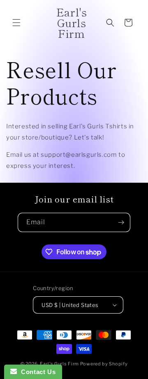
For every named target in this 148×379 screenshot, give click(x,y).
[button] (16, 23)
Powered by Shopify (104, 364)
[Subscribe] (121, 222)
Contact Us (36, 371)
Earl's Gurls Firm (59, 364)
